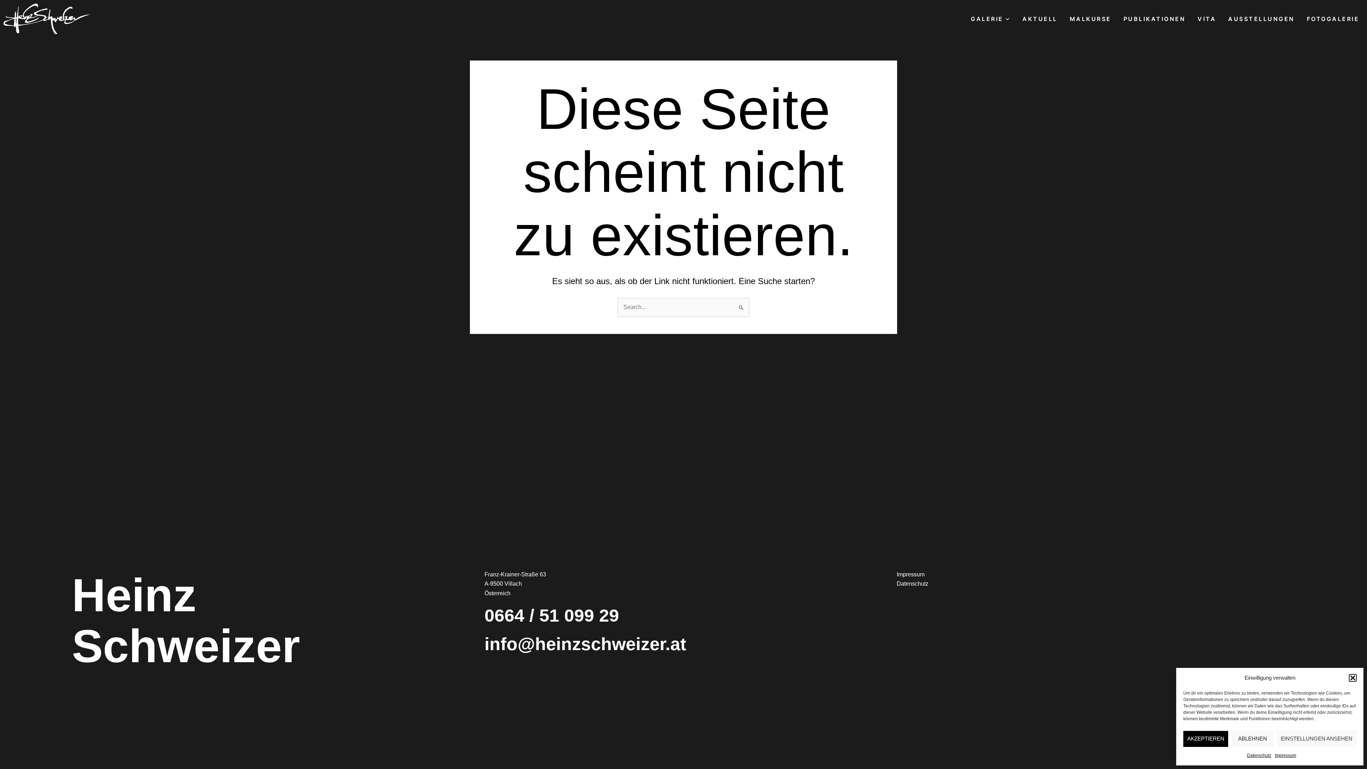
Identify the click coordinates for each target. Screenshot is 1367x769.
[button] (1352, 677)
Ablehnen (1252, 739)
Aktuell (1040, 18)
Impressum (1285, 755)
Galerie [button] (987, 18)
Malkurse (1090, 18)
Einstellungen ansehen (1316, 739)
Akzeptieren (1205, 739)
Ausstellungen (1261, 18)
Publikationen (1155, 18)
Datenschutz (1259, 755)
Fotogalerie (1333, 18)
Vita (1207, 18)
